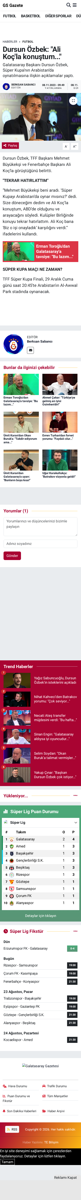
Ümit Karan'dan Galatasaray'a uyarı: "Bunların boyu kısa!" (17, 476)
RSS (14, 1129)
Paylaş (12, 145)
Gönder (12, 556)
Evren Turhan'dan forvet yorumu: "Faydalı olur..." (58, 437)
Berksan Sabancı (39, 341)
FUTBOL (9, 16)
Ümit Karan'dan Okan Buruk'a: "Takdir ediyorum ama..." (20, 439)
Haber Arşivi (56, 1111)
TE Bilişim (51, 1142)
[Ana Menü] (75, 5)
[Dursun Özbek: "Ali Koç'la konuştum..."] (40, 117)
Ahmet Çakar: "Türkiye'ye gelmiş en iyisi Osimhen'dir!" (58, 401)
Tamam (7, 1162)
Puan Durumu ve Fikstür (16, 1098)
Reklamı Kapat (65, 1177)
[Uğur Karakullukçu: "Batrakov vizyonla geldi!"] (60, 460)
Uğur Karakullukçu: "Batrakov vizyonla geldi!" (59, 474)
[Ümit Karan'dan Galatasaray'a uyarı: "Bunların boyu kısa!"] (21, 460)
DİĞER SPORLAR (58, 16)
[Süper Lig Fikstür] (75, 931)
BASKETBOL (30, 16)
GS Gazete (13, 5)
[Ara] (68, 5)
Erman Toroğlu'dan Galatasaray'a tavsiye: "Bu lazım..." (21, 401)
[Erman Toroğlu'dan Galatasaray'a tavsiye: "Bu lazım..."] (21, 384)
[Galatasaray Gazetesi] (40, 1066)
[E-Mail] (30, 350)
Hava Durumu (17, 1086)
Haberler (10, 41)
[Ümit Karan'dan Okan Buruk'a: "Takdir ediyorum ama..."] (21, 422)
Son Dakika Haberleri (21, 1111)
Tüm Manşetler (57, 1096)
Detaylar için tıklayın (40, 916)
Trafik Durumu (57, 1086)
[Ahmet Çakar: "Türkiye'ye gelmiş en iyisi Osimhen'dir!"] (60, 384)
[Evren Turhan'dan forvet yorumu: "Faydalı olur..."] (60, 422)
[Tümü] (75, 796)
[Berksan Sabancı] (13, 344)
